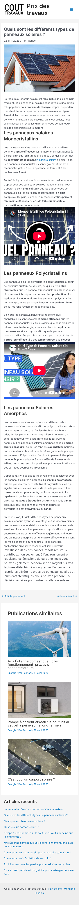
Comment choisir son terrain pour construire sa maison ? (37, 852)
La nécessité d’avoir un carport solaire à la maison (33, 809)
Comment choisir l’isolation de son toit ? (27, 858)
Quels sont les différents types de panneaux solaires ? (36, 815)
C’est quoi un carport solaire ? (31, 779)
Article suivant (67, 596)
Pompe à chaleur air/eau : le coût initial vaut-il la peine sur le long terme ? (38, 723)
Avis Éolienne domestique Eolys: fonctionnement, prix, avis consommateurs (33, 664)
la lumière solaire (46, 159)
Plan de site (55, 888)
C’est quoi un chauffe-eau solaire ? (24, 821)
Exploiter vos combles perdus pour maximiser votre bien (37, 864)
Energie (12, 673)
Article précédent (13, 596)
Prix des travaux (38, 9)
